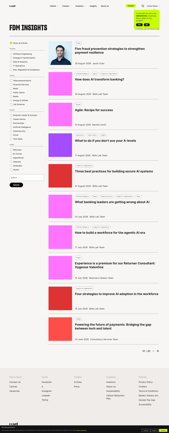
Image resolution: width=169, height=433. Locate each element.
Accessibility (145, 404)
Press (77, 386)
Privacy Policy (146, 382)
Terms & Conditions (148, 390)
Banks (15, 96)
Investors (79, 6)
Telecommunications (22, 80)
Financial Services (21, 84)
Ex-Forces (17, 153)
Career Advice (19, 119)
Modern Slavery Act (148, 395)
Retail (15, 88)
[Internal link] (12, 6)
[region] (84, 429)
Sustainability (113, 390)
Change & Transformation (24, 57)
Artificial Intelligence (22, 127)
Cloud (15, 135)
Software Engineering (22, 54)
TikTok (45, 399)
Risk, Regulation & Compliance (26, 69)
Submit (16, 185)
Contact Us (15, 382)
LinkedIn (46, 395)
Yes (139, 25)
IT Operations (19, 65)
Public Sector (19, 92)
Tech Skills (18, 139)
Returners (17, 149)
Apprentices (18, 157)
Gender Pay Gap (147, 399)
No (147, 25)
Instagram (47, 390)
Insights (93, 6)
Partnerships (18, 123)
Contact (131, 6)
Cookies (143, 386)
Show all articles (20, 43)
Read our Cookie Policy (82, 430)
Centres (13, 386)
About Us (111, 386)
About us (105, 6)
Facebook (47, 382)
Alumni (16, 169)
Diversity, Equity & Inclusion (25, 115)
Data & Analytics (20, 61)
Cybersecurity (19, 131)
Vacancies (14, 390)
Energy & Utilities (20, 100)
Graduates (17, 165)
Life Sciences (19, 104)
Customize (146, 430)
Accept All (163, 430)
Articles (78, 382)
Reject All (155, 430)
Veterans (17, 161)
